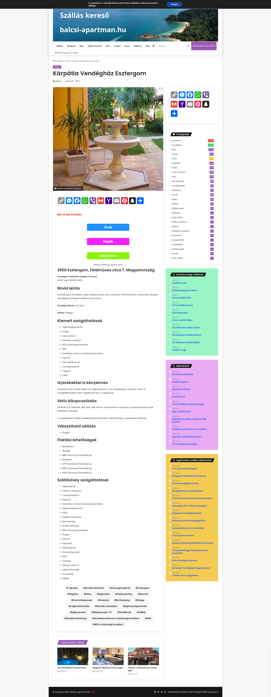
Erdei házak (177, 217)
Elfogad (174, 4)
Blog (148, 46)
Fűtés (88, 594)
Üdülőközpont (178, 208)
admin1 (58, 81)
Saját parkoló (78, 612)
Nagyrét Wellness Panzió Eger (108, 667)
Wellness (176, 213)
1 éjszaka (73, 587)
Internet (143, 594)
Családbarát (177, 244)
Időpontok (108, 256)
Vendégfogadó (178, 186)
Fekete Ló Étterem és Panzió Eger (142, 669)
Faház (174, 167)
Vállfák (142, 612)
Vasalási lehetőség (76, 618)
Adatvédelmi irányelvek (178, 692)
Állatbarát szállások (180, 231)
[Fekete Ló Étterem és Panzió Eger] (143, 656)
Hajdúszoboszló (95, 46)
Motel (174, 199)
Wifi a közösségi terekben (108, 624)
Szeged (117, 46)
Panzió (67, 61)
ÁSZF (191, 692)
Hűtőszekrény (124, 594)
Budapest (71, 46)
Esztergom (143, 587)
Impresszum (212, 692)
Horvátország (178, 181)
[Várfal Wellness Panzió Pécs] (72, 656)
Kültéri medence (179, 222)
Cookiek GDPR (200, 692)
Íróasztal (104, 600)
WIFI (148, 618)
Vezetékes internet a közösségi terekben (116, 618)
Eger (82, 46)
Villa (174, 177)
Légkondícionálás (79, 606)
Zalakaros (137, 46)
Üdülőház (176, 163)
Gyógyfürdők (178, 240)
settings (92, 5)
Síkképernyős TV (102, 612)
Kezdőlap (59, 61)
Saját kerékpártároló (135, 606)
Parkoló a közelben (106, 606)
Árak (108, 227)
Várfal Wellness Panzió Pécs (72, 667)
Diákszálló (176, 190)
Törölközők (125, 612)
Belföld (175, 204)
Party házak (177, 258)
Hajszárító (104, 594)
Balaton (60, 46)
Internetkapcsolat (82, 600)
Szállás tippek (178, 249)
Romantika (177, 235)
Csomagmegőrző (120, 587)
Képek (108, 241)
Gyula (126, 46)
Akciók (175, 253)
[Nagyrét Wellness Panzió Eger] (108, 656)
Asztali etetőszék (94, 587)
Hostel (175, 195)
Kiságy (140, 600)
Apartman (176, 140)
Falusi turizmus (178, 172)
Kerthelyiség (123, 600)
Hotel (174, 158)
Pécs (108, 46)
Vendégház (177, 145)
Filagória (73, 594)
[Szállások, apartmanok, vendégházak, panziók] (135, 20)
